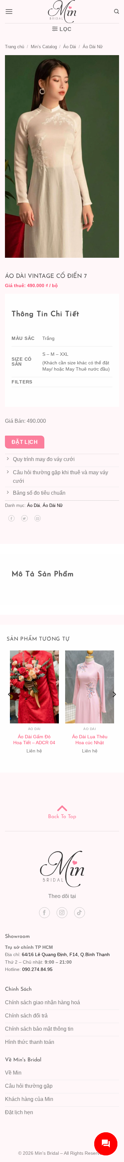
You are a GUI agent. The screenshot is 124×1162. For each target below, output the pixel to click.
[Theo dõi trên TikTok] (79, 912)
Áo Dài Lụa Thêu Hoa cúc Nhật (89, 739)
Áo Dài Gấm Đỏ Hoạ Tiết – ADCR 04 (34, 739)
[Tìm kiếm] (116, 11)
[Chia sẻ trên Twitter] (24, 518)
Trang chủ (14, 46)
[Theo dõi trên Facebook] (44, 912)
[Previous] (10, 707)
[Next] (114, 707)
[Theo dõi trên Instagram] (62, 912)
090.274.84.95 (37, 969)
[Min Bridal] (62, 11)
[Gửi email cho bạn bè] (37, 518)
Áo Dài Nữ (93, 46)
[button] (9, 11)
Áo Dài (69, 46)
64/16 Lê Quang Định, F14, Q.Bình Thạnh (66, 954)
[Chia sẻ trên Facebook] (11, 518)
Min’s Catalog (44, 46)
